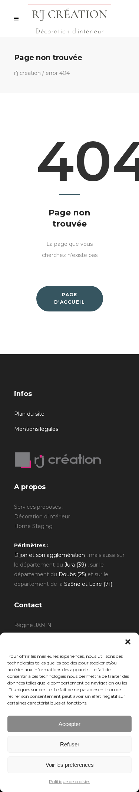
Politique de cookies (69, 781)
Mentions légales (36, 429)
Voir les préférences (70, 765)
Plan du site (29, 413)
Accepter (69, 724)
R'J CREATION (27, 73)
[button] (128, 642)
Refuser (69, 744)
